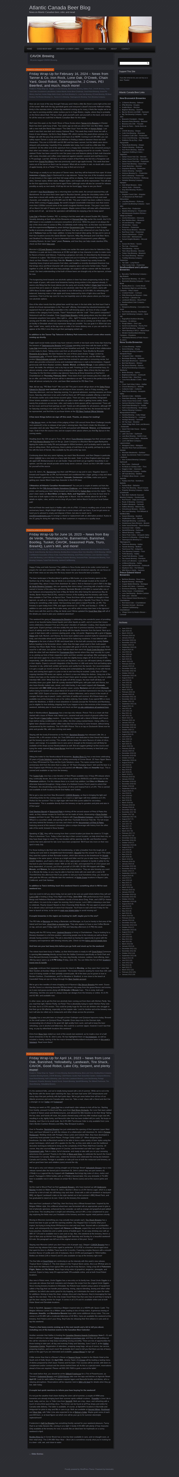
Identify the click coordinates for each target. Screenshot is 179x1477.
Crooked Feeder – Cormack (132, 293)
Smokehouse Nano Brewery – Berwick (135, 523)
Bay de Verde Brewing (37, 552)
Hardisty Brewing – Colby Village (133, 415)
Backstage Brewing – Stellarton (133, 358)
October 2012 (127, 953)
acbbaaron (38, 70)
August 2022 (126, 678)
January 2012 (127, 974)
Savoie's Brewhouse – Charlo (132, 234)
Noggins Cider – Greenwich (132, 469)
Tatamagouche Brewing (78, 97)
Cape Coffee (46, 718)
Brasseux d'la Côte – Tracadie (132, 124)
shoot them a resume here (58, 924)
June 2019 (126, 767)
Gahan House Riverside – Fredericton (135, 161)
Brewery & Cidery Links (67, 49)
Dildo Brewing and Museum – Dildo (134, 295)
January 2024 (127, 638)
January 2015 (127, 892)
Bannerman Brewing (75, 89)
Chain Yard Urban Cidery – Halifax (134, 384)
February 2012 (127, 972)
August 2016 (126, 847)
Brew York (82, 552)
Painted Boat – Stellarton (131, 485)
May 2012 (125, 965)
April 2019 (125, 772)
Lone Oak (33, 968)
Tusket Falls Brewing (50, 560)
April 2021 (125, 715)
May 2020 (125, 741)
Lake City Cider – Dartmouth (132, 434)
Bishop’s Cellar (81, 1412)
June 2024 (126, 628)
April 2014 (125, 913)
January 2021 (127, 723)
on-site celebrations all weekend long (93, 707)
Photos (102, 49)
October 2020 (127, 730)
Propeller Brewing (69, 558)
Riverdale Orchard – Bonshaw (132, 605)
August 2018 (126, 791)
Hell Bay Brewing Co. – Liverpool (134, 417)
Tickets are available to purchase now (69, 1338)
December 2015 (128, 866)
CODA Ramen (67, 1076)
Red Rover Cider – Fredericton (133, 232)
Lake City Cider (63, 1078)
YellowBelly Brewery (48, 1084)
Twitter (47, 1102)
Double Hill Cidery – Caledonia (133, 586)
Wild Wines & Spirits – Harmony (133, 570)
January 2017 (127, 836)
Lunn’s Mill (33, 897)
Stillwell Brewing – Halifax (131, 533)
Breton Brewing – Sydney (131, 372)
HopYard (38, 94)
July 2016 (125, 850)
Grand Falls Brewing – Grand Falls (134, 164)
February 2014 (127, 918)
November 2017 (128, 812)
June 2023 (126, 654)
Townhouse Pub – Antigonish (132, 549)
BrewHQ (89, 552)
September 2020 (128, 732)
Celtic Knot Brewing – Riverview (133, 133)
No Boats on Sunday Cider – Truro (134, 467)
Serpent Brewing (69, 1081)
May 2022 (125, 685)
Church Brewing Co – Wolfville (133, 387)
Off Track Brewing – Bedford (132, 474)
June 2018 (126, 795)
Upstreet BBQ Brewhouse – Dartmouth (135, 565)
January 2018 (127, 807)
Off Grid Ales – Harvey (130, 225)
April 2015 (125, 885)
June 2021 (126, 711)
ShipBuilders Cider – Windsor (132, 518)
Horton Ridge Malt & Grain (51, 94)
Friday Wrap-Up (42, 89)
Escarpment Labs (36, 1151)
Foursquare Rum (67, 652)
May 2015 (125, 883)
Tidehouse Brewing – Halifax (132, 544)
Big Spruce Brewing (53, 552)
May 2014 (125, 911)
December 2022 (128, 668)
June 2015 (126, 880)
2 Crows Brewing (61, 89)
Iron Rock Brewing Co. (70, 94)
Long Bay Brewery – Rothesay (133, 201)
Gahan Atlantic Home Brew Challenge (69, 91)
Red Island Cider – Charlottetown (134, 603)
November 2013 (128, 925)
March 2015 (126, 887)
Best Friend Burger (57, 748)
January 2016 (127, 864)
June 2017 (126, 824)
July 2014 (125, 906)
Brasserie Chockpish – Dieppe (133, 119)
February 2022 (127, 692)
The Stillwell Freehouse (97, 1081)
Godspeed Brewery (103, 1076)
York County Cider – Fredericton (133, 265)
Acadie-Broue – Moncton (131, 107)
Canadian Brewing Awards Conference (82, 1335)
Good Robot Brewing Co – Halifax (134, 405)
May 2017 (125, 826)
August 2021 (126, 706)
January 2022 (127, 694)
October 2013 (127, 927)
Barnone (46, 921)
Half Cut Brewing (51, 1078)
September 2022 (128, 675)
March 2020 (126, 746)
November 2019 (128, 755)
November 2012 (128, 951)
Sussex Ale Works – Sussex (132, 244)
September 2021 (128, 704)
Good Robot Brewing (91, 91)
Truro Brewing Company (96, 97)
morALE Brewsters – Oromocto (133, 218)
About (114, 49)
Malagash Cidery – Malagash (132, 445)
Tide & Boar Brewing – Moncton (133, 251)
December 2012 (128, 948)
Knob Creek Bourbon (95, 649)
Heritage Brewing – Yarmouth (132, 420)
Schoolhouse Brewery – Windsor (133, 509)
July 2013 (125, 934)
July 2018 (125, 793)
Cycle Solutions (45, 759)
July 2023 (125, 652)
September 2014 (128, 901)
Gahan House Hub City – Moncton (134, 157)
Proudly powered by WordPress (77, 1469)
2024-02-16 (49, 70)
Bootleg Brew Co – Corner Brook (133, 286)
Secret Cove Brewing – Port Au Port (134, 326)
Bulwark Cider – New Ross (131, 377)
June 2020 (126, 739)
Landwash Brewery (76, 1078)
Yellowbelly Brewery (94, 1168)
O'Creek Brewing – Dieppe (131, 223)
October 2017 (127, 814)
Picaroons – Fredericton (130, 227)
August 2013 (126, 932)
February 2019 (127, 777)
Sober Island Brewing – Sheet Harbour (136, 525)
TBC (41, 833)
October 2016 (127, 843)
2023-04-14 (49, 1054)
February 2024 (127, 635)
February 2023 (127, 664)
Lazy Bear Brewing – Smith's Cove (134, 436)
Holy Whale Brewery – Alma (132, 185)
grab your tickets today (69, 910)
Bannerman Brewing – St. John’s (133, 279)
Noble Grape (82, 877)
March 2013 (126, 944)
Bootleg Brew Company (69, 552)
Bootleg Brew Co (80, 757)
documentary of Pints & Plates (91, 822)
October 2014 (127, 899)
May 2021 (125, 713)
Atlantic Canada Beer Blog (59, 7)
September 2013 (128, 930)
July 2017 (125, 821)
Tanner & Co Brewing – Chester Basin (135, 537)
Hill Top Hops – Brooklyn (131, 422)
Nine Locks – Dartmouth (130, 464)
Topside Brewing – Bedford (131, 547)
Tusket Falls (38, 776)
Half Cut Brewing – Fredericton (133, 176)
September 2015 (128, 873)
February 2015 (127, 890)
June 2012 (126, 963)
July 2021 (125, 708)
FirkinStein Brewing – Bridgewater (134, 398)
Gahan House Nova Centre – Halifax (135, 401)
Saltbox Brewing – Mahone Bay (133, 507)
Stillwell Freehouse (73, 1374)
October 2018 (127, 786)
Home (29, 49)
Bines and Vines (88, 1073)
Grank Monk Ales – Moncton (132, 166)
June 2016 (126, 852)
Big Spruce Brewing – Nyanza (132, 365)
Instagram (58, 1102)
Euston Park (62, 1236)
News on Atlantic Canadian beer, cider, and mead (52, 12)
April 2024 (125, 631)
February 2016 (127, 861)
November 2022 (128, 671)
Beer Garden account (77, 979)
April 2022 (125, 687)
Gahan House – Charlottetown (133, 591)
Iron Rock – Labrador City (131, 298)
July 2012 (125, 960)
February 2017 (127, 833)
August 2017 (126, 819)
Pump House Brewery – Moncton (133, 230)
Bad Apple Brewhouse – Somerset (134, 361)
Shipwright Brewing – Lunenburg (133, 521)
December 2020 (128, 725)
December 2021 (128, 697)
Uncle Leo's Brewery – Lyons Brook (134, 561)
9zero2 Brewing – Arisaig (131, 349)
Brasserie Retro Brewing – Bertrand (134, 121)
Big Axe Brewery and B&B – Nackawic (135, 112)
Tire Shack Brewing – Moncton (133, 256)
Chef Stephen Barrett (38, 811)
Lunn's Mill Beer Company (52, 558)
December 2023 (128, 640)
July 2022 (125, 680)
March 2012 (126, 970)
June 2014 (126, 908)
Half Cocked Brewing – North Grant (134, 408)
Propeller (33, 1017)
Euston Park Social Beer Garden (84, 1076)
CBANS (108, 552)
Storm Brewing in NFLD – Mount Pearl (135, 330)
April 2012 (125, 967)
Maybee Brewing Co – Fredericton (134, 211)
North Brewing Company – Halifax (134, 471)
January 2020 (127, 751)
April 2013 (125, 941)
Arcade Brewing (60, 549)
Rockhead (105, 1409)
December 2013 (128, 923)
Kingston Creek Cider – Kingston (133, 194)
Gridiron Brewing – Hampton (132, 171)
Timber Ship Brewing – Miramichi (134, 253)
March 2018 (126, 803)
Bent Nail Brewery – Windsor (132, 363)
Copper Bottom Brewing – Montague (135, 584)
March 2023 (126, 661)
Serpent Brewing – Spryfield (132, 516)
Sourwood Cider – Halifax (131, 528)
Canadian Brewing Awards (38, 1076)
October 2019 (127, 758)
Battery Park (87, 89)
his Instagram (91, 1037)
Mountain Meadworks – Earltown (133, 452)
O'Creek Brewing (98, 94)
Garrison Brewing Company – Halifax (135, 403)
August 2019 (126, 763)
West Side (37, 1412)
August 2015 (126, 876)
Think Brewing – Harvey (130, 249)
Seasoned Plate (82, 558)
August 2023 (126, 650)
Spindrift (69, 1401)
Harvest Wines (94, 1409)
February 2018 (127, 805)
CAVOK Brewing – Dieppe (131, 131)
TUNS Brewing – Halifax (130, 554)
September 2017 (128, 817)
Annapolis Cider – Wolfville (131, 356)
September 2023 (128, 647)
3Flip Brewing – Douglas (131, 105)
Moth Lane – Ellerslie (129, 596)
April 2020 (125, 744)
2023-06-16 (48, 530)
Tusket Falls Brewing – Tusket (132, 556)
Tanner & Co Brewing (61, 97)
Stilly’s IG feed (84, 1382)
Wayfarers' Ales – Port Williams (133, 568)
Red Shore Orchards (80, 1110)
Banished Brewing (73, 549)
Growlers (89, 49)
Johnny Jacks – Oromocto (131, 187)
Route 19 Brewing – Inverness (132, 502)
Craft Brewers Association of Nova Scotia (43, 555)
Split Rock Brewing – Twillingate (133, 328)
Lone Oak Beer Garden (100, 555)
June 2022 (126, 683)
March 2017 (126, 831)
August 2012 (126, 958)
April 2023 (125, 659)
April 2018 (125, 800)
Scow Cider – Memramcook (132, 237)
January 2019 (127, 779)
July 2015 (125, 878)
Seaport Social (57, 1081)
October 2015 (127, 871)
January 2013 (127, 946)
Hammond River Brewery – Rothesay (135, 178)
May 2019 (125, 770)
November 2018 (128, 784)
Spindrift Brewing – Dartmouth (132, 530)
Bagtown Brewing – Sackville (132, 110)
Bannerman (54, 713)
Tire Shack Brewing (94, 1220)
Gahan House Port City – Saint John (135, 159)
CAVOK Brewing (99, 89)
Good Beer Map (44, 49)
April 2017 (125, 828)
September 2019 (128, 760)
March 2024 (126, 633)
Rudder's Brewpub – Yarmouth (133, 504)
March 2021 (126, 718)
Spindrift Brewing (82, 1081)
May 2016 (125, 854)
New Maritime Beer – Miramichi (133, 220)
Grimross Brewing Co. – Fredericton (134, 173)
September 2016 (128, 845)
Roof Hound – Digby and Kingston (134, 500)
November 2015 (128, 868)
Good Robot (97, 952)
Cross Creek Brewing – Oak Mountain (135, 138)
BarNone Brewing (102, 549)
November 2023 (128, 642)
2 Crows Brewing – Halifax (131, 347)
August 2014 (126, 904)
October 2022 (127, 673)
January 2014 (127, 920)
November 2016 (128, 840)
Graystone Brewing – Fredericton (133, 168)
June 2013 (126, 937)
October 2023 (127, 645)
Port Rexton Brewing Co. (44, 97)
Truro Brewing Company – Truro (133, 551)
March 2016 (126, 859)
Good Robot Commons (83, 555)
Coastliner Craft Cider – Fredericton (134, 136)
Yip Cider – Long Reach (130, 263)
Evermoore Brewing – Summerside (134, 589)
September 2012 (128, 956)
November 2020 (128, 727)
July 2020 (125, 737)
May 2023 (125, 657)
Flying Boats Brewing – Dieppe (133, 145)
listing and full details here (96, 941)
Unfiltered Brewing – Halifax (132, 563)
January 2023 (127, 666)
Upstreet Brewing (64, 932)
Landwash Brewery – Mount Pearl (134, 300)
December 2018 (128, 781)
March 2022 (126, 690)
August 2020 (126, 734)
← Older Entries (36, 1454)
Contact (126, 49)
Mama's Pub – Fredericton (131, 208)
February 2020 (127, 748)
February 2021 (127, 720)
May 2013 (125, 939)
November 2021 (128, 699)
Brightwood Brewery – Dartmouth (134, 375)
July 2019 (125, 765)
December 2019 (128, 753)
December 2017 (128, 810)
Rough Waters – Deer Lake (131, 323)
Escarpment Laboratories (47, 91)
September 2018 (128, 788)
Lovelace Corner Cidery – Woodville (135, 438)
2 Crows (81, 1360)
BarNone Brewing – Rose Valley (133, 579)
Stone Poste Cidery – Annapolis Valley (135, 535)
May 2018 (125, 798)
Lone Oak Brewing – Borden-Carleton (135, 593)
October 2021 (127, 701)
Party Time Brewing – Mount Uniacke (135, 488)
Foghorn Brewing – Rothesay (132, 147)
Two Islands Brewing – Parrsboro (133, 558)
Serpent (47, 1308)
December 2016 (128, 838)
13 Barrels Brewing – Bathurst (132, 103)
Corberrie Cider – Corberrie (132, 389)
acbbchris (37, 530)
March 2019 (126, 774)
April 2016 (125, 857)
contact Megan (79, 1352)
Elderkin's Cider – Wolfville (131, 396)
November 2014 (128, 897)
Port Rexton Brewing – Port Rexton (134, 312)
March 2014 (126, 916)
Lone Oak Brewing (85, 94)
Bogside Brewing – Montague (132, 582)
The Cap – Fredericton (130, 246)
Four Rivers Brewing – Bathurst (133, 150)
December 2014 (128, 894)
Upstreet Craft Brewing (67, 560)
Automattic (109, 1469)
